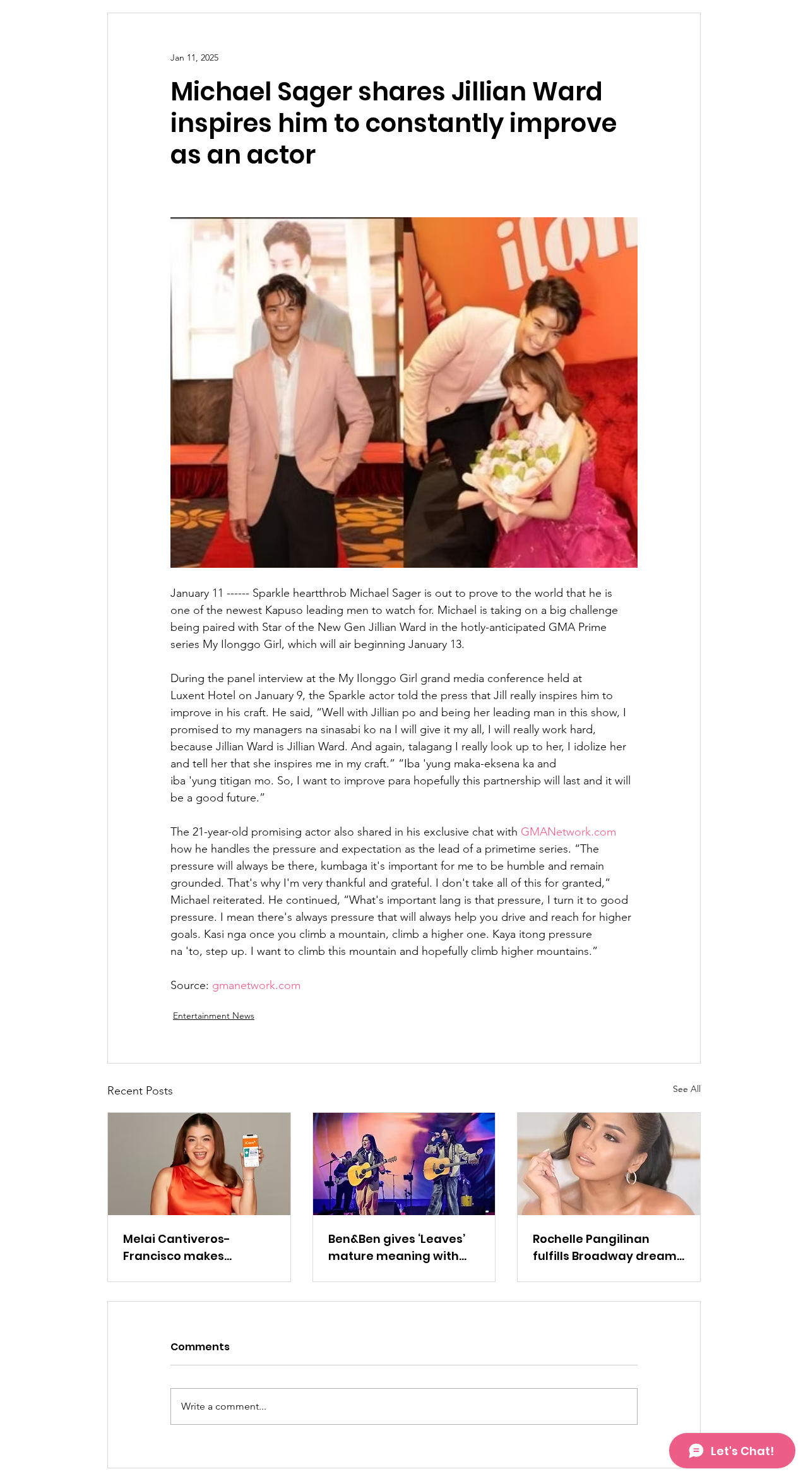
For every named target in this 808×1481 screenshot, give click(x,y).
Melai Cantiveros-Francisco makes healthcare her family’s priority (193, 1247)
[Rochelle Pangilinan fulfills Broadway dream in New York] (609, 1164)
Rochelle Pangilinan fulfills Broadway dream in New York (605, 1247)
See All (687, 1088)
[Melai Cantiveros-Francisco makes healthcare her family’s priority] (199, 1164)
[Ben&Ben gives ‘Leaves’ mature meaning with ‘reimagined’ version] (404, 1164)
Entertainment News (213, 1015)
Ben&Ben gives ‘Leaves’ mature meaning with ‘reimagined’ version (396, 1247)
